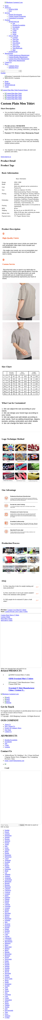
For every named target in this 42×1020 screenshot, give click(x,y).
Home (6, 6)
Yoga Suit (16, 39)
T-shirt (15, 30)
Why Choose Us (10, 726)
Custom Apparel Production (17, 16)
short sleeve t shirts (6, 620)
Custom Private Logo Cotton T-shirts (16, 611)
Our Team (8, 730)
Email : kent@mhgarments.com (14, 760)
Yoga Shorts (16, 43)
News (6, 64)
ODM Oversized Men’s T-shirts (21, 679)
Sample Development (15, 14)
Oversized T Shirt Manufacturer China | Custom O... (21, 689)
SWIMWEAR (13, 52)
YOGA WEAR (13, 36)
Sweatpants (16, 27)
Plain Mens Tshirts (6, 618)
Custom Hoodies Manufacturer (18, 57)
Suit (14, 23)
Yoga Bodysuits (17, 48)
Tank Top (15, 29)
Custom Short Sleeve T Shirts (10, 615)
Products (7, 20)
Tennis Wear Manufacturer (17, 60)
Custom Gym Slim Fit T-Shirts (16, 610)
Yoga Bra (15, 41)
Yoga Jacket (16, 46)
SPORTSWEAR (14, 21)
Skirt (14, 50)
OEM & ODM (13, 9)
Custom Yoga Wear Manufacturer (19, 59)
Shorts (14, 32)
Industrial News (13, 67)
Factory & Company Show (13, 728)
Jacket (14, 34)
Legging (15, 37)
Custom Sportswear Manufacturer (19, 55)
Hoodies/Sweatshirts (19, 25)
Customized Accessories (16, 18)
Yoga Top (16, 44)
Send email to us (6, 157)
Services (7, 13)
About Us (8, 7)
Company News (14, 66)
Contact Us (8, 62)
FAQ (10, 11)
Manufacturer (9, 53)
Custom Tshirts (5, 617)
